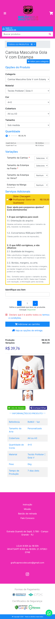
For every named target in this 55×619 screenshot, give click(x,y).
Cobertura (10, 108)
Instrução (27, 504)
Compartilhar (39, 408)
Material (9, 85)
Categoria (10, 74)
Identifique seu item (15, 289)
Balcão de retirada (27, 513)
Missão (27, 509)
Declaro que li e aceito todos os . (29, 316)
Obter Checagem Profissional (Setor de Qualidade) (24, 199)
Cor (7, 97)
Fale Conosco (27, 518)
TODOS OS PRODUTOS (19, 44)
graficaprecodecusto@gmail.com (27, 562)
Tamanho (10, 120)
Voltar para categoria (39, 61)
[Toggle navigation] (5, 13)
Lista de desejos (17, 408)
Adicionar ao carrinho (28, 324)
